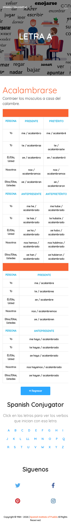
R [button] (8, 447)
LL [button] (27, 439)
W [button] (42, 447)
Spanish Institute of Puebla (44, 516)
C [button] (22, 430)
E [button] (36, 430)
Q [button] (64, 439)
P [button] (57, 439)
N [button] (43, 439)
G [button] (49, 430)
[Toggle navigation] (65, 7)
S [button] (15, 447)
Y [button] (56, 447)
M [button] (35, 439)
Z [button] (63, 447)
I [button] (62, 430)
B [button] (15, 430)
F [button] (42, 430)
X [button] (49, 447)
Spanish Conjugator (15, 7)
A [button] (9, 430)
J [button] (7, 439)
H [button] (56, 430)
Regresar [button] (36, 390)
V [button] (35, 447)
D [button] (29, 430)
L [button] (20, 439)
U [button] (28, 447)
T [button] (21, 447)
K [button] (14, 439)
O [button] (50, 439)
